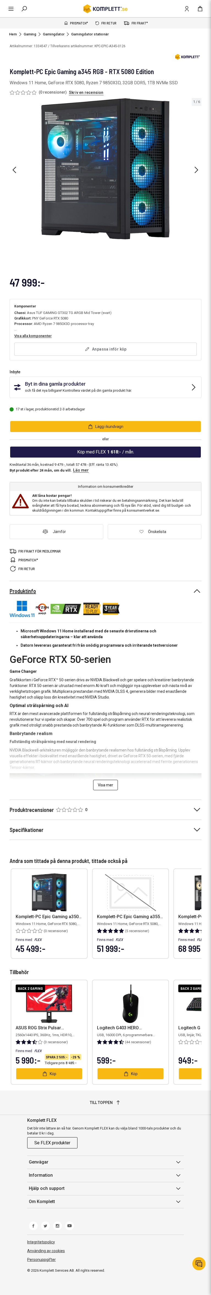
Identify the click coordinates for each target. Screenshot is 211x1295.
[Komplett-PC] (187, 57)
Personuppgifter (41, 1259)
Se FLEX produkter (52, 1142)
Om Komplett (42, 1201)
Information (41, 1175)
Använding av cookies (46, 1251)
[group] (105, 169)
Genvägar (38, 1162)
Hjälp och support (47, 1188)
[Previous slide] (14, 170)
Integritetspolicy (41, 1242)
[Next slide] (196, 170)
